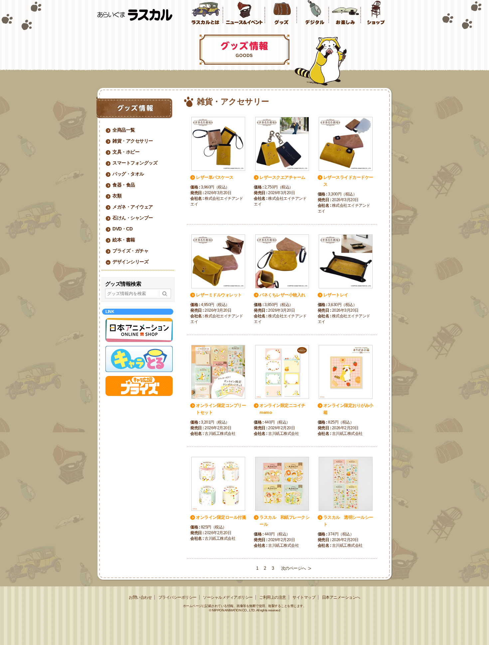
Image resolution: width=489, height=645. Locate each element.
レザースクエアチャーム (282, 177)
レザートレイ (335, 294)
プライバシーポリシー (177, 597)
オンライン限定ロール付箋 (221, 517)
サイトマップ (303, 597)
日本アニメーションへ (341, 597)
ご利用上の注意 (272, 597)
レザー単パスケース (215, 177)
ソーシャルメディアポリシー (228, 597)
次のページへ (293, 568)
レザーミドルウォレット (219, 294)
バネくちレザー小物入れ (282, 294)
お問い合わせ (140, 597)
